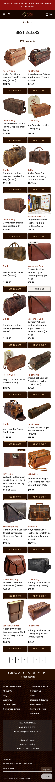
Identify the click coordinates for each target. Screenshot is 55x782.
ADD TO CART (15, 90)
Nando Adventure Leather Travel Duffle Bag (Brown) (13, 176)
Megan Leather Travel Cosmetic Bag (14, 381)
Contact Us (35, 690)
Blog (5, 695)
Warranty (7, 699)
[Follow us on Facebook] (23, 672)
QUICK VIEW (14, 236)
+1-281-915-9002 (28, 727)
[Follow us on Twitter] (28, 672)
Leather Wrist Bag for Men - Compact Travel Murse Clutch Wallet (39, 481)
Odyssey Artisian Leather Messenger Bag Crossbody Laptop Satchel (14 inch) (37, 328)
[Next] (43, 660)
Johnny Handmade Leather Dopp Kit (13, 224)
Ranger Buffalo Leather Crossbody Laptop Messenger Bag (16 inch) (15, 534)
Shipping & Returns (39, 699)
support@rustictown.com (28, 731)
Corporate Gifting (11, 709)
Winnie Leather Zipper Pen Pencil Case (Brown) (39, 430)
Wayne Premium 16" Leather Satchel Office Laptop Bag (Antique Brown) (39, 534)
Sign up (46, 769)
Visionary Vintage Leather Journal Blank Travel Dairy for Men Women (14, 633)
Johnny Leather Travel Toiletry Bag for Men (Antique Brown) (39, 633)
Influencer (34, 713)
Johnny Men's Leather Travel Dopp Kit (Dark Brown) (14, 126)
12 (36, 660)
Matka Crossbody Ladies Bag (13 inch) (13, 584)
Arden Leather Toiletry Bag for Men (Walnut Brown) (39, 77)
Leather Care (9, 704)
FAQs (32, 695)
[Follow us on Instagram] (34, 672)
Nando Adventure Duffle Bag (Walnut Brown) (13, 328)
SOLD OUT (39, 289)
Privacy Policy (36, 704)
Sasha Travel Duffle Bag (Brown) (13, 274)
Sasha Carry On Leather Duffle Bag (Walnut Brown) (37, 176)
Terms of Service (38, 709)
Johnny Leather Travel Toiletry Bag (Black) (39, 584)
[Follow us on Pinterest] (39, 672)
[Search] (9, 14)
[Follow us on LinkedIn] (44, 672)
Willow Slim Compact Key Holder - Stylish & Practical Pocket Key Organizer (14, 482)
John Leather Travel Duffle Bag (13, 431)
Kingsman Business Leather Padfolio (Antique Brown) (37, 223)
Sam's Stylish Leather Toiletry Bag (39, 127)
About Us (7, 690)
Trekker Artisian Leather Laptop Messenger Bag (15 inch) (37, 274)
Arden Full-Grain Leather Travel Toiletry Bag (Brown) (14, 77)
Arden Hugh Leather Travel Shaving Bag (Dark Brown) (38, 381)
